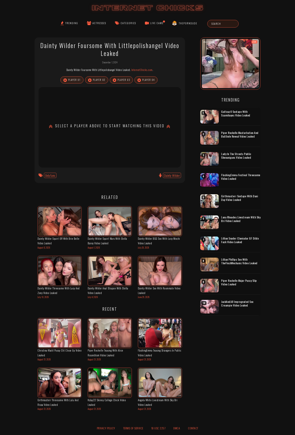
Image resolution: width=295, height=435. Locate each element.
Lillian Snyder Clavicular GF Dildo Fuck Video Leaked (240, 240)
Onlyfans (50, 175)
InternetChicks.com (142, 70)
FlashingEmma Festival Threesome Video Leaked (240, 176)
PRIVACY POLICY (106, 428)
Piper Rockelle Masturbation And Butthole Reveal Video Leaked (239, 134)
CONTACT (193, 428)
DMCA (176, 428)
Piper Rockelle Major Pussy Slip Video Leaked (239, 282)
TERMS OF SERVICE (133, 428)
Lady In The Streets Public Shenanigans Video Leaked (236, 155)
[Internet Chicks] (147, 11)
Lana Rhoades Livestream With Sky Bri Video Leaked (240, 218)
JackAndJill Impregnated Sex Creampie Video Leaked (237, 303)
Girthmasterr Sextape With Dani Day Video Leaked (239, 197)
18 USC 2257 (158, 428)
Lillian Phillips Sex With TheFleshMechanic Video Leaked (239, 261)
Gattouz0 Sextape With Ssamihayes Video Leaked (235, 113)
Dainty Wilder (172, 175)
